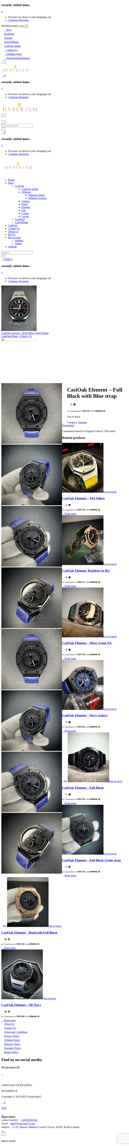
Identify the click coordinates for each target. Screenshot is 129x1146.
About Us (13, 231)
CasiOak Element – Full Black (83, 787)
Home (11, 180)
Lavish (25, 216)
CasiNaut (20, 219)
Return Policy (11, 1052)
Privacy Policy (11, 1036)
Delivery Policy (12, 1044)
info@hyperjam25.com (22, 1123)
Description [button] (68, 425)
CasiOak (19, 186)
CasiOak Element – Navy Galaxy (85, 715)
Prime (9, 33)
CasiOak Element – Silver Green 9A (87, 643)
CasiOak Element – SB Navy (21, 1005)
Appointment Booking (18, 58)
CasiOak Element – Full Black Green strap (91, 860)
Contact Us (12, 50)
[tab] (64, 405)
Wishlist (19, 240)
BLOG (12, 234)
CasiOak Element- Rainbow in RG (86, 570)
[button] (3, 75)
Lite (24, 210)
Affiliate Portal (14, 54)
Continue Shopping (18, 20)
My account (14, 237)
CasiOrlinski (21, 222)
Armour (8, 38)
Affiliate (12, 246)
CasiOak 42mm (12, 46)
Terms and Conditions (15, 1032)
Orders (18, 243)
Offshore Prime (36, 195)
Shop (9, 29)
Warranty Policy (12, 1048)
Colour (25, 213)
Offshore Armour (37, 198)
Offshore (11, 42)
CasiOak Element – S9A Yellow (83, 498)
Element (26, 207)
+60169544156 (29, 1120)
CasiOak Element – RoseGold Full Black (29, 932)
